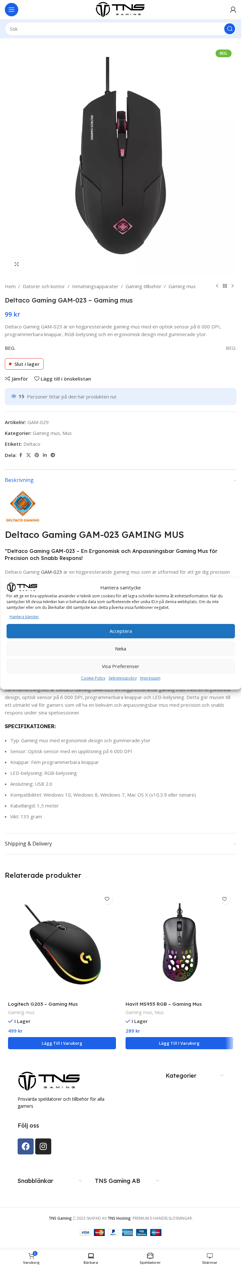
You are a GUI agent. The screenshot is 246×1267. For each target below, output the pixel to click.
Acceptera (121, 631)
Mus (67, 433)
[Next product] (232, 286)
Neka (120, 648)
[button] (62, 1043)
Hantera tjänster (24, 616)
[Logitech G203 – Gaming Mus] (62, 944)
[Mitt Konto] (233, 9)
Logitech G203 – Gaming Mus (43, 1004)
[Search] (229, 28)
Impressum (150, 678)
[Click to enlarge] (17, 264)
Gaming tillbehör (143, 286)
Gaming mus (182, 286)
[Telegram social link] (53, 455)
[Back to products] (225, 286)
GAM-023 (51, 572)
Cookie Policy (93, 678)
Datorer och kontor (44, 286)
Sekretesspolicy (123, 678)
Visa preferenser (120, 666)
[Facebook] (26, 1146)
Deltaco (31, 444)
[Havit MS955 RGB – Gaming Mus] (180, 944)
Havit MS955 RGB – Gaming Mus (164, 1004)
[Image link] (50, 1080)
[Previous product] (217, 286)
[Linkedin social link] (45, 455)
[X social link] (28, 455)
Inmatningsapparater (95, 286)
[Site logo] (120, 9)
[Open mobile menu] (11, 9)
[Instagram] (43, 1146)
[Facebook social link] (20, 455)
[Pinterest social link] (37, 455)
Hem (10, 286)
